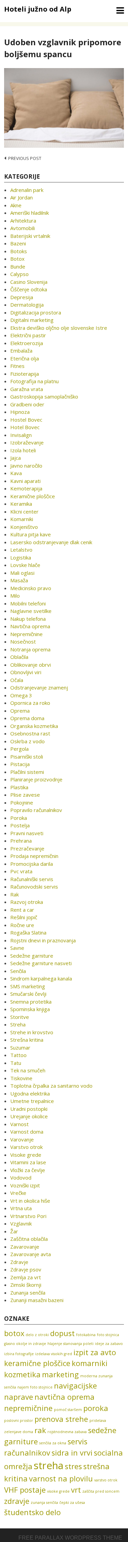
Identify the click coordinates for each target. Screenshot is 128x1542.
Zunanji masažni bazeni (36, 1300)
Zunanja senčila (27, 1292)
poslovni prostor (18, 1420)
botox (14, 1333)
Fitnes (17, 365)
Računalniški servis (31, 879)
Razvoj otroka (26, 901)
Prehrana (21, 840)
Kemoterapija (26, 488)
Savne (17, 947)
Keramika (21, 503)
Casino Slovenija (28, 281)
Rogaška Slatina (28, 932)
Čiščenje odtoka (28, 289)
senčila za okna (52, 1443)
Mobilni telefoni (28, 603)
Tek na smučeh (27, 1070)
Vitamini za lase (28, 1162)
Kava (16, 473)
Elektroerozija (26, 343)
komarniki (90, 1363)
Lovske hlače (25, 565)
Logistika (20, 557)
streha (48, 1465)
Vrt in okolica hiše (30, 1200)
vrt (76, 1490)
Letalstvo (21, 549)
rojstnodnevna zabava (67, 1431)
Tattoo (18, 1055)
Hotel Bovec (25, 427)
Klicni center (24, 511)
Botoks (18, 251)
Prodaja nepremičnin (34, 856)
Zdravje (19, 1262)
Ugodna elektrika (30, 1093)
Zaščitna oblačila (29, 1238)
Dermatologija (27, 304)
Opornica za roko (30, 702)
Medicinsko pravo (30, 588)
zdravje (16, 1501)
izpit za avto (94, 1352)
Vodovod (20, 1177)
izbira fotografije (19, 1353)
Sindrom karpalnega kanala (41, 978)
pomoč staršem (68, 1409)
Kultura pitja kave (30, 534)
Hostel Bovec (26, 419)
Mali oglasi (22, 572)
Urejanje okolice (29, 1116)
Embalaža (21, 350)
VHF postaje (25, 1490)
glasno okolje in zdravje (25, 1343)
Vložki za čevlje (27, 1170)
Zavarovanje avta (30, 1254)
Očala (16, 680)
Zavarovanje (24, 1246)
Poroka (18, 817)
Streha (18, 1024)
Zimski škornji (25, 1284)
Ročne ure (22, 925)
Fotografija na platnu (34, 381)
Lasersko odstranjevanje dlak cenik (51, 542)
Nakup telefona (28, 618)
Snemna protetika (31, 1001)
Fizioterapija (24, 373)
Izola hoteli (23, 450)
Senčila (18, 971)
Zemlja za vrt (25, 1277)
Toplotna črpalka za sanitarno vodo (51, 1085)
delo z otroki (37, 1334)
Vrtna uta (21, 1208)
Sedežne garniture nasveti (41, 963)
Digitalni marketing (32, 319)
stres (73, 1466)
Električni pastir (28, 335)
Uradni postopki (28, 1108)
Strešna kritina (26, 1039)
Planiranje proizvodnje (36, 779)
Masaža (19, 580)
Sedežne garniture (31, 955)
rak (40, 1430)
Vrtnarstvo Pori (28, 1216)
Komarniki (21, 519)
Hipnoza (20, 411)
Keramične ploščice (32, 496)
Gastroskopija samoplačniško (44, 396)
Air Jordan (21, 197)
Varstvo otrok (26, 1146)
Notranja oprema (30, 649)
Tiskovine (21, 1078)
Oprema (20, 710)
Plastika (19, 787)
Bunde (17, 266)
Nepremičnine (26, 634)
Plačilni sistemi (27, 771)
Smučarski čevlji (28, 993)
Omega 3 (21, 695)
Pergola (19, 748)
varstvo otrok (105, 1480)
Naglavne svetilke (31, 610)
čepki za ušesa (72, 1502)
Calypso (19, 274)
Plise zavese (25, 794)
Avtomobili (22, 228)
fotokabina (86, 1334)
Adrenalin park (26, 189)
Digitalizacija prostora (35, 312)
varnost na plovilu (61, 1478)
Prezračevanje (27, 848)
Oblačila (19, 656)
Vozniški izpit (25, 1185)
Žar (14, 1231)
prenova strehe (61, 1419)
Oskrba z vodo (27, 741)
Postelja (20, 825)
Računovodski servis (34, 886)
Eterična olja (24, 358)
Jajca (15, 457)
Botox (17, 258)
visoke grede (58, 1491)
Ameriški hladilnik (29, 212)
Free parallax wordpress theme (70, 1538)
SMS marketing (27, 986)
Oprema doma (27, 718)
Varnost (19, 1124)
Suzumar (20, 1047)
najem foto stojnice (35, 1387)
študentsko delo (32, 1512)
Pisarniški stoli (26, 756)
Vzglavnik (21, 1223)
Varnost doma (26, 1131)
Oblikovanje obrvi (30, 664)
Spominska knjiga (30, 1009)
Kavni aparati (25, 480)
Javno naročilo (26, 465)
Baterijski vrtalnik (30, 235)
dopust (62, 1333)
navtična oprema (64, 1397)
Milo (15, 595)
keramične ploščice (37, 1363)
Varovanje (22, 1139)
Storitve (19, 1016)
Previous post (24, 158)
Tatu (15, 1062)
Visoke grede (25, 1154)
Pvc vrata (21, 871)
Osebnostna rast (30, 733)
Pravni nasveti (26, 833)
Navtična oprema (30, 626)
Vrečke (18, 1192)
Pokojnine (21, 802)
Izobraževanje (27, 442)
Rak (14, 894)
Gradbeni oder (27, 404)
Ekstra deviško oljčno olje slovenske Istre (58, 327)
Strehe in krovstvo (31, 1032)
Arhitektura (23, 220)
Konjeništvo (24, 526)
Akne (16, 205)
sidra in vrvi (72, 1453)
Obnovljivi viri (25, 672)
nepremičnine (28, 1408)
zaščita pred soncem (100, 1491)
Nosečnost (23, 641)
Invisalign (21, 435)
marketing (60, 1374)
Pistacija (20, 764)
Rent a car (22, 909)
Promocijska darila (31, 863)
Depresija (21, 297)
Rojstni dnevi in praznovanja (43, 940)
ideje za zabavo (109, 1343)
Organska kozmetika (34, 726)
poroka (95, 1408)
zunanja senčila (44, 1502)
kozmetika (22, 1374)
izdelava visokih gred (53, 1353)
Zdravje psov (25, 1269)
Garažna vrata (26, 389)
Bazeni (18, 243)
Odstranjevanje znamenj (39, 687)
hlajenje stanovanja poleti (70, 1343)
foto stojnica (108, 1334)
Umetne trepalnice (32, 1101)
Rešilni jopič (23, 917)
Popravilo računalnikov (36, 810)
